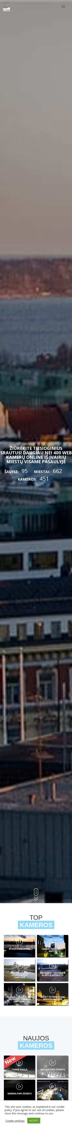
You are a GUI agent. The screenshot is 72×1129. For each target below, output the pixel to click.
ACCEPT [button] (34, 1120)
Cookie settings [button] (15, 1120)
